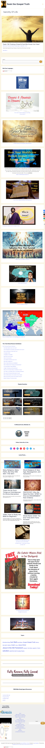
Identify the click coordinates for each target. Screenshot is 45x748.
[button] (44, 210)
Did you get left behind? (22, 283)
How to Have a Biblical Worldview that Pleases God (23, 200)
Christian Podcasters (20, 726)
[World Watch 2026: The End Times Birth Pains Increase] (32, 509)
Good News (20, 642)
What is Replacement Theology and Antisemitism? (12, 364)
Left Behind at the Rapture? (20, 731)
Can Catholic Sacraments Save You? (10, 359)
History (37, 642)
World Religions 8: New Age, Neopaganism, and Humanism (31, 472)
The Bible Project (6, 698)
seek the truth (13, 651)
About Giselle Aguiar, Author (20, 725)
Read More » (5, 50)
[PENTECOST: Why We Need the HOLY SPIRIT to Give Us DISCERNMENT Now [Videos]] (32, 485)
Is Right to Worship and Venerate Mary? (11, 368)
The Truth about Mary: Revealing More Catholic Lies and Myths (31, 409)
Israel (13, 645)
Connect (31, 744)
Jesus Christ (22, 645)
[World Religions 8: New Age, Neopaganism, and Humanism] (32, 464)
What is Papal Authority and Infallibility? (11, 363)
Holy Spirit (5, 645)
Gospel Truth (31, 642)
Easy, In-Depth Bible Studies (20, 720)
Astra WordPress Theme (25, 743)
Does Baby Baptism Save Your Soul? (10, 347)
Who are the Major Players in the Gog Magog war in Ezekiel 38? (14, 336)
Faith (11, 642)
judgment (25, 648)
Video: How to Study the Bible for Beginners (12, 515)
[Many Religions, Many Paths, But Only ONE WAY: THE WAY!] (12, 464)
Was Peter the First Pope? (8, 356)
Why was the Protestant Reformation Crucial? (12, 373)
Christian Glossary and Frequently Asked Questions (23, 143)
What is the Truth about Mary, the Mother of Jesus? (13, 369)
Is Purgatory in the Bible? (8, 354)
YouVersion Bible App (6, 695)
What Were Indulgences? (8, 361)
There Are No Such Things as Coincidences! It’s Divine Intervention (12, 492)
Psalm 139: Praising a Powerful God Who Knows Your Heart (21, 44)
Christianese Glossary (20, 724)
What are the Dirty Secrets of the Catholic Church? (13, 376)
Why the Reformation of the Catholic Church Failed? (13, 374)
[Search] (40, 62)
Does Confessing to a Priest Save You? (10, 351)
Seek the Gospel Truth (18, 4)
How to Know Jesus (25, 744)
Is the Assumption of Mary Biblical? (10, 366)
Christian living (6, 642)
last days (30, 648)
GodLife (4, 700)
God (15, 642)
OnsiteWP (14, 744)
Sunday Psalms (20, 651)
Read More (7, 394)
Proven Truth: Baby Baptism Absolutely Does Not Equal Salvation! (11, 400)
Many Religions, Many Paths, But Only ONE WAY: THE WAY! (11, 472)
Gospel (25, 642)
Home (20, 713)
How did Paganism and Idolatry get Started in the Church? (14, 349)
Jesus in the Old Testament (13, 648)
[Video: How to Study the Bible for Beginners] (12, 508)
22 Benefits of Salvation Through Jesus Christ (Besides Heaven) (11, 391)
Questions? (20, 730)
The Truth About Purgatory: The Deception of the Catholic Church (32, 400)
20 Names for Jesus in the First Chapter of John (11, 225)
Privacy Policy (18, 744)
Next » (10, 418)
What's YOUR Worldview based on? (22, 174)
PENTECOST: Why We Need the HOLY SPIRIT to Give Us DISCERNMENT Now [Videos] (32, 495)
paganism (35, 648)
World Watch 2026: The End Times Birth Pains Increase (31, 517)
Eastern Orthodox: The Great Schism (10, 378)
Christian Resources (20, 719)
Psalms (38, 648)
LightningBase (36, 743)
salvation (6, 651)
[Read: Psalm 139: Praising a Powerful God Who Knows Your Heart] (22, 29)
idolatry (9, 645)
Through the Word (6, 696)
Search (4, 59)
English (6, 747)
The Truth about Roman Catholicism (9, 346)
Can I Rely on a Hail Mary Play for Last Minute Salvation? (14, 371)
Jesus (16, 645)
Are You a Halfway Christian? (22, 304)
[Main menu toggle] (43, 4)
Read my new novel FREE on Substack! (22, 259)
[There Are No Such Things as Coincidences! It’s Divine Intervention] (12, 484)
